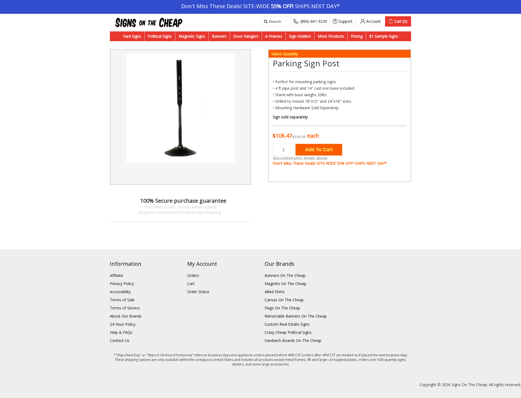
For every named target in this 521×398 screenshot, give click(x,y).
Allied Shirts (275, 291)
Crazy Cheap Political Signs (288, 332)
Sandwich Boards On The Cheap (293, 340)
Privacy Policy (122, 283)
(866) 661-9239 (313, 21)
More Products (331, 36)
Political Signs (160, 36)
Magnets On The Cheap (285, 283)
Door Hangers (245, 36)
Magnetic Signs (192, 36)
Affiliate (116, 275)
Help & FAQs (121, 332)
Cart (191, 283)
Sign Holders (300, 36)
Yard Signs (132, 36)
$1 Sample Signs (383, 36)
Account (373, 21)
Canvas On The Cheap (284, 299)
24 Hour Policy (122, 324)
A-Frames (273, 36)
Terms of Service (125, 307)
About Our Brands (126, 316)
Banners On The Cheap (285, 275)
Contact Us (119, 340)
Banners (219, 36)
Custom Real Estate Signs (287, 324)
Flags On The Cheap (282, 307)
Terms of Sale (122, 299)
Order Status (198, 291)
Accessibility (120, 291)
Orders (193, 275)
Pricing (357, 36)
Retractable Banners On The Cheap (296, 316)
